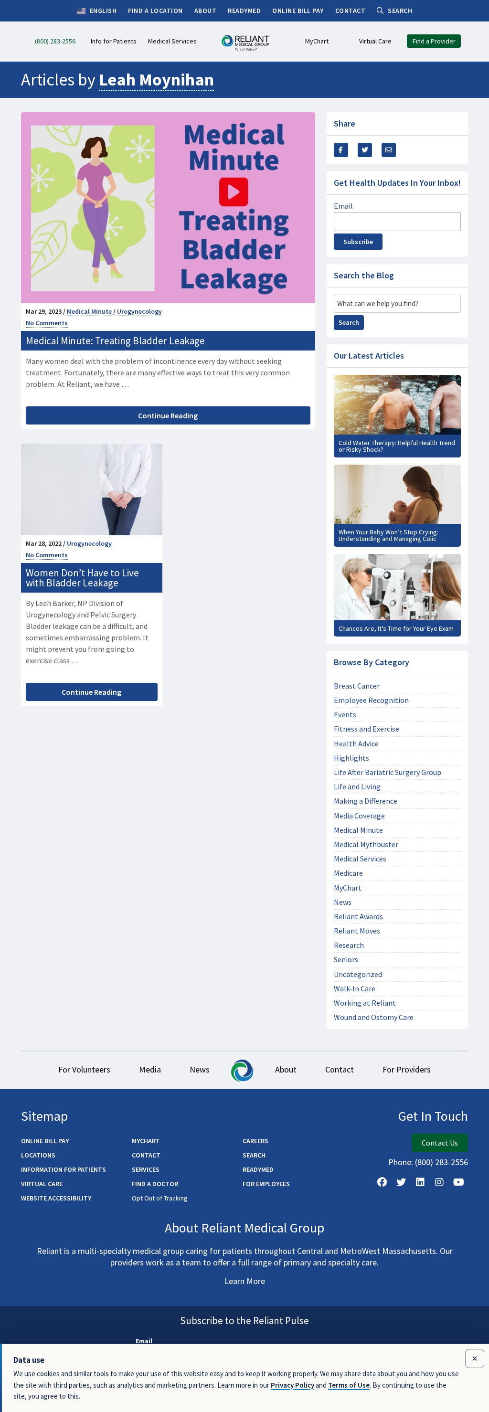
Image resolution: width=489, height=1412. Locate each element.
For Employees (266, 1183)
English (102, 10)
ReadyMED (258, 1169)
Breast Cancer (357, 685)
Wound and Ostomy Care (374, 1017)
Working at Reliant (365, 1003)
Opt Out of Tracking (160, 1198)
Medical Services (360, 858)
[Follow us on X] (401, 1182)
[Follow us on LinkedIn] (420, 1182)
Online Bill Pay (45, 1140)
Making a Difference (365, 801)
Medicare (348, 873)
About (286, 1069)
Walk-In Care (354, 988)
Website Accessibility (56, 1198)
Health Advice (356, 743)
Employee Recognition (371, 700)
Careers (255, 1140)
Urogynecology (139, 311)
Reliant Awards (358, 916)
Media (150, 1069)
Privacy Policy (292, 1385)
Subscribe (358, 241)
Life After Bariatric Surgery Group (387, 772)
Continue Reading (168, 415)
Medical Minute (89, 311)
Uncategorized (358, 974)
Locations (38, 1155)
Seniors (346, 959)
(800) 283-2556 (441, 1162)
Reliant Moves (357, 930)
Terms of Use (349, 1385)
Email (343, 206)
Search (349, 322)
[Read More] (397, 416)
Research (349, 945)
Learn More (244, 1280)
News (342, 902)
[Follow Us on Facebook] (382, 1182)
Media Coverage (359, 815)
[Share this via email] (389, 150)
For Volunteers (84, 1069)
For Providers (407, 1069)
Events (345, 714)
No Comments (47, 322)
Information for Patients (63, 1169)
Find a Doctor (155, 1183)
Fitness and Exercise (366, 728)
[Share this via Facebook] (341, 150)
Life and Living (357, 786)
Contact (339, 1069)
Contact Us (440, 1142)
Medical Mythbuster (366, 844)
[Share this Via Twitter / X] (365, 150)
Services (145, 1169)
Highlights (351, 758)
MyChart (347, 887)
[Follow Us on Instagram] (439, 1182)
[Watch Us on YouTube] (458, 1182)
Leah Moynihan (156, 79)
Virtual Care (42, 1183)
